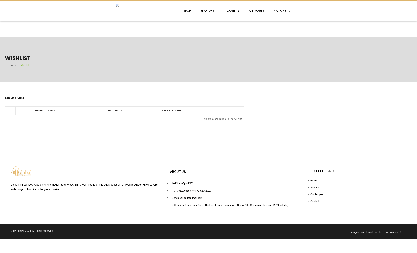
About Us (233, 11)
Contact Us (282, 11)
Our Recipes (256, 11)
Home (187, 11)
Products (207, 11)
